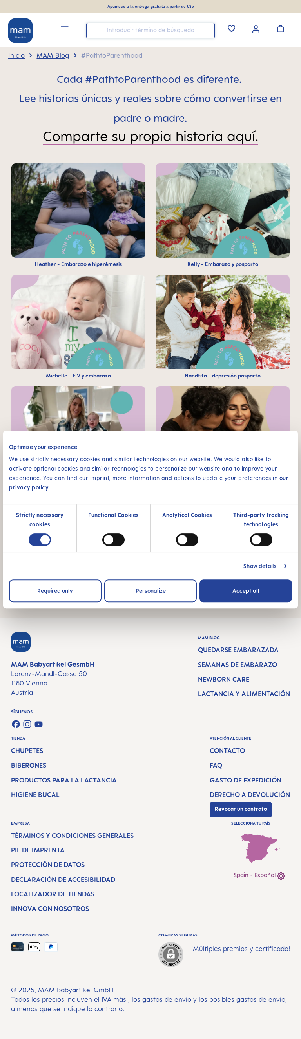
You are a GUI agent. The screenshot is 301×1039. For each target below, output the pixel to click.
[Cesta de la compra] (281, 28)
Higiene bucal (35, 795)
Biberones (28, 765)
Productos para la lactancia (64, 780)
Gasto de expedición (245, 780)
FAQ (216, 765)
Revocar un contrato (241, 809)
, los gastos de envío (159, 999)
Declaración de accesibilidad (63, 879)
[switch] (113, 539)
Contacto (227, 751)
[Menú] (65, 30)
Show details (260, 566)
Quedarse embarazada (238, 650)
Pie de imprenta (38, 850)
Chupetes (27, 751)
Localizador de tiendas (52, 894)
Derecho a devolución (250, 795)
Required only (55, 590)
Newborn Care (223, 679)
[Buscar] (207, 30)
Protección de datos (48, 865)
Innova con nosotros (50, 909)
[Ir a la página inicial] (20, 30)
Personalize (151, 590)
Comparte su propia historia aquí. (150, 136)
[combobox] (150, 30)
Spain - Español (255, 875)
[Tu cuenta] (256, 28)
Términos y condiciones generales (72, 835)
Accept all (245, 590)
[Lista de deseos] (232, 28)
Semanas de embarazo (237, 665)
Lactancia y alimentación (244, 694)
